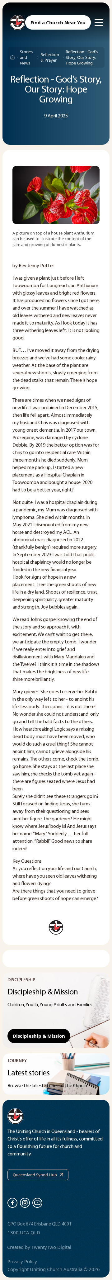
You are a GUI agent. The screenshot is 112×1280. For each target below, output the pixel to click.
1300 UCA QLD (23, 1232)
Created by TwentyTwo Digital (39, 1247)
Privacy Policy (22, 1261)
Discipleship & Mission (39, 1036)
